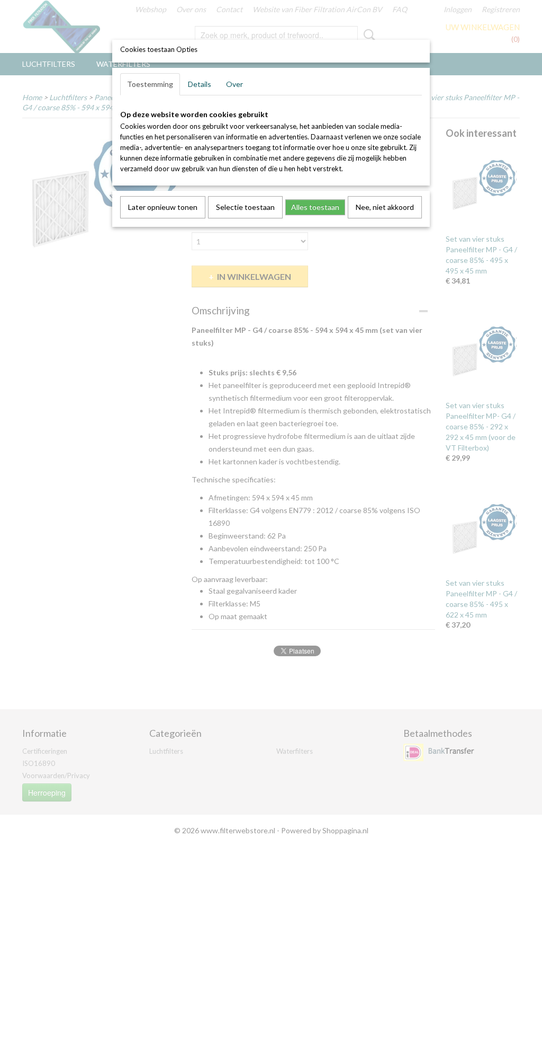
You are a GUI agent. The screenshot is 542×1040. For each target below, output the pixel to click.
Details (199, 84)
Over (234, 84)
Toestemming (150, 84)
